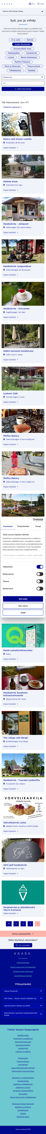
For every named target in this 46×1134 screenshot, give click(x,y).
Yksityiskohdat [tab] (23, 526)
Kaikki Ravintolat (22, 44)
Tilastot (23, 1113)
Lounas (11, 57)
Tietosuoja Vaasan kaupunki (23, 1104)
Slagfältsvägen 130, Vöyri (15, 312)
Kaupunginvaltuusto (23, 1042)
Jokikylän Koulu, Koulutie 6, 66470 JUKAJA (22, 826)
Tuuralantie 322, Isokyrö (15, 784)
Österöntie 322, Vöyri (14, 185)
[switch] (40, 574)
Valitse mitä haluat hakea (13, 11)
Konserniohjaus (23, 1061)
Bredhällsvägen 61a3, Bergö (17, 741)
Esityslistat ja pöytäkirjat (23, 1038)
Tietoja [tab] (38, 526)
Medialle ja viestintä (23, 1107)
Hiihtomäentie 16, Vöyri (15, 868)
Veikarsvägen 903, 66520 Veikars (18, 227)
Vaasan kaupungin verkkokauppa (23, 1097)
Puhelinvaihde (23, 1081)
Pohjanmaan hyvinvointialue (23, 1071)
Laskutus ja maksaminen (23, 1084)
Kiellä (23, 613)
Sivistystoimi (23, 1064)
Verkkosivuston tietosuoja (23, 971)
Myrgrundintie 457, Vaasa (16, 699)
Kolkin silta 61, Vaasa (14, 354)
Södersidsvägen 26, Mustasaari (18, 270)
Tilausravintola (33, 66)
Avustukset (23, 1094)
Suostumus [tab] (8, 526)
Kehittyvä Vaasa (23, 1117)
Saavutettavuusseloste (23, 976)
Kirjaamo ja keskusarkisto (23, 1091)
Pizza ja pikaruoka (12, 66)
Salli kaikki (23, 599)
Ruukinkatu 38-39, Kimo (15, 143)
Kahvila (30, 40)
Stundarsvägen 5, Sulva (15, 397)
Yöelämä (31, 70)
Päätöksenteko (23, 1035)
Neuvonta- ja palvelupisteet (23, 1078)
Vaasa (8, 654)
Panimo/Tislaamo (22, 62)
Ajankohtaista (23, 1110)
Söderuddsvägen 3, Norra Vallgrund (20, 439)
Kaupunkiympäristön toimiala (23, 1068)
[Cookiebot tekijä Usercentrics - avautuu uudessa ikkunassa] (33, 519)
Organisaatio (23, 1058)
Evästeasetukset (23, 962)
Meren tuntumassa (29, 57)
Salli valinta (23, 606)
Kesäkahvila (31, 53)
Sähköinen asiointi (23, 1087)
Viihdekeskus (15, 70)
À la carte (15, 40)
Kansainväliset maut (22, 49)
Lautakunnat (23, 1048)
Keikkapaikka (14, 53)
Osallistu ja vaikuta (22, 1051)
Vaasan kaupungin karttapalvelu (23, 967)
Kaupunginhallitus (23, 1045)
